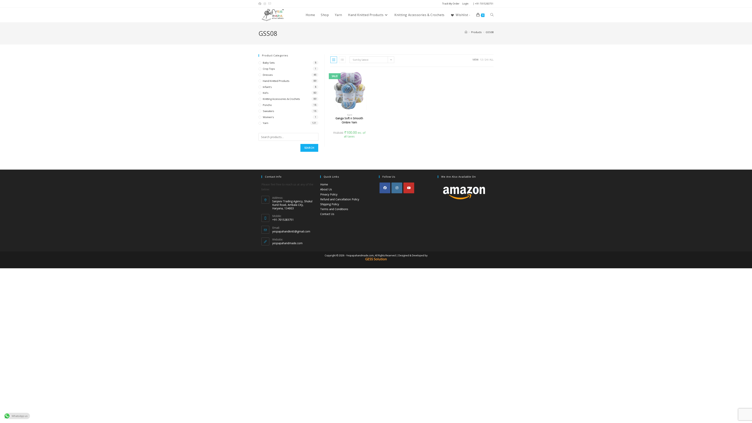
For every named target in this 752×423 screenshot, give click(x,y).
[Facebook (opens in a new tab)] (260, 4)
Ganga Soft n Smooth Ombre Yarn (349, 120)
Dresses (268, 75)
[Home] (466, 32)
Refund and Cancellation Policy (339, 199)
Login (465, 3)
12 (481, 59)
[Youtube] (408, 188)
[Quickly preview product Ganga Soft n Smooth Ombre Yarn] (367, 77)
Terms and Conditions (334, 209)
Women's (268, 117)
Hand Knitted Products (276, 81)
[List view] (342, 59)
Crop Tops (269, 68)
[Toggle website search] (491, 15)
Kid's (265, 93)
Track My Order (450, 3)
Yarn (349, 115)
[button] (367, 88)
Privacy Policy (328, 194)
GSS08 (490, 32)
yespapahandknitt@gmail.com (291, 231)
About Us (326, 189)
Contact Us (327, 214)
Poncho (267, 105)
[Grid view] (333, 59)
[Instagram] (396, 188)
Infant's (267, 87)
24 (486, 59)
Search (309, 147)
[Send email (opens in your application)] (269, 4)
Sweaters (268, 111)
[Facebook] (385, 188)
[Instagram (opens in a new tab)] (264, 4)
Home (324, 184)
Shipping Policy (329, 204)
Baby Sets (269, 62)
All (492, 59)
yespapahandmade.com (287, 243)
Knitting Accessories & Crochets (281, 99)
